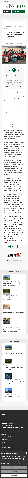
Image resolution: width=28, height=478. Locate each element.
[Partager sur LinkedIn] (15, 246)
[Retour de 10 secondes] (9, 70)
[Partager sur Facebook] (5, 246)
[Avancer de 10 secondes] (18, 70)
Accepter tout (14, 475)
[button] (7, 11)
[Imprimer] (22, 246)
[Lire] (14, 70)
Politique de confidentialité (18, 464)
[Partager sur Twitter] (12, 246)
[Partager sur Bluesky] (9, 246)
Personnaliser (14, 471)
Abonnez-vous (18, 11)
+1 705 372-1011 (5, 447)
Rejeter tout (14, 467)
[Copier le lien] (19, 246)
